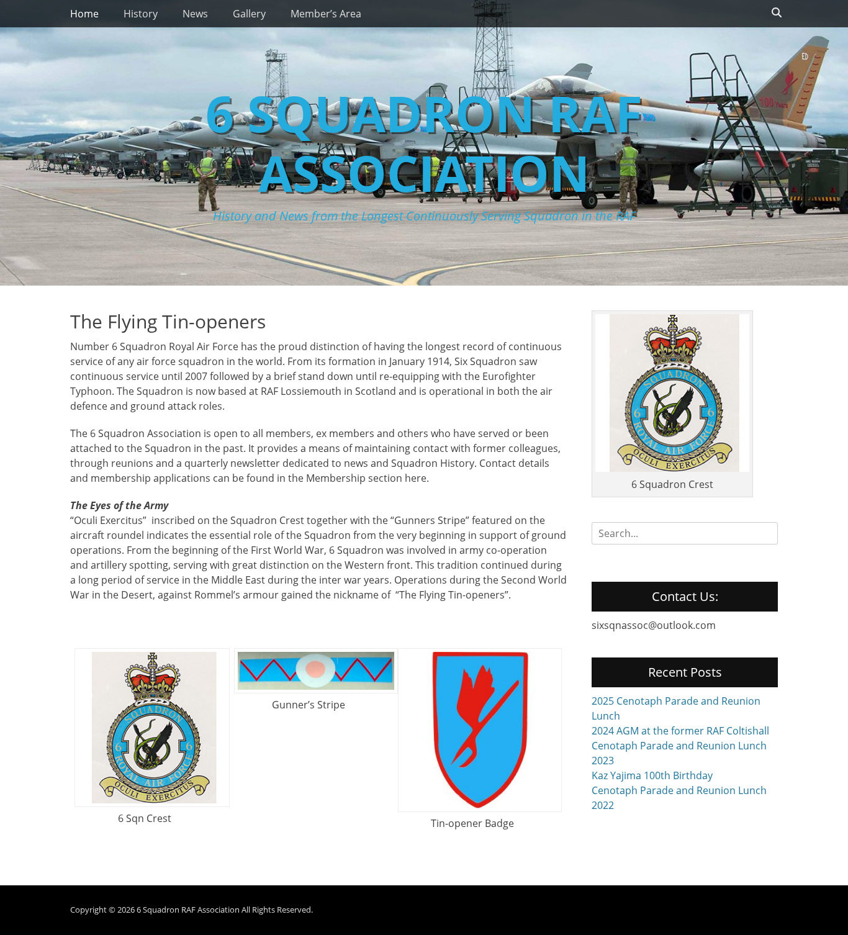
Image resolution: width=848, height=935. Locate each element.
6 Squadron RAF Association (424, 142)
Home (84, 13)
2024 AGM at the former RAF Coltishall (680, 731)
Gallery (249, 13)
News (195, 13)
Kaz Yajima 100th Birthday (652, 775)
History (141, 13)
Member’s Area (326, 13)
